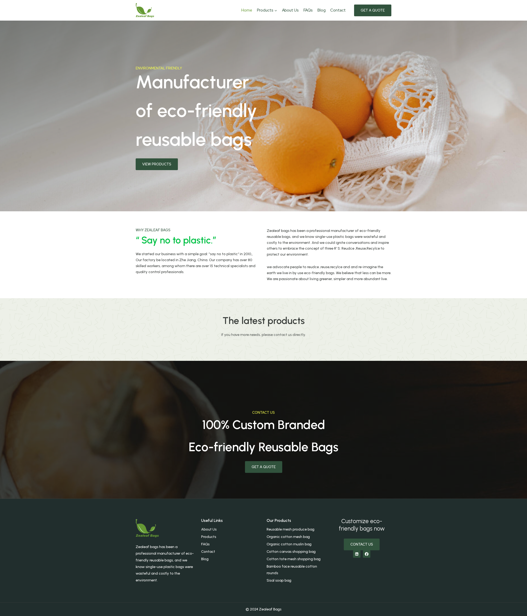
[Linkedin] (356, 554)
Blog (321, 10)
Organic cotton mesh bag (288, 536)
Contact (337, 10)
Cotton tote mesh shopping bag (294, 559)
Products (208, 536)
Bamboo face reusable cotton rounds (292, 569)
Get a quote (373, 10)
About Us (290, 10)
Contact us (361, 544)
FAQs (308, 10)
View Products (156, 164)
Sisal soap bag (279, 580)
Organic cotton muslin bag (289, 544)
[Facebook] (366, 554)
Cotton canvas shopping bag (291, 551)
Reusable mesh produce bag (290, 529)
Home (246, 10)
